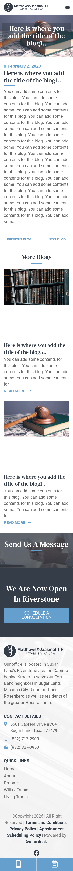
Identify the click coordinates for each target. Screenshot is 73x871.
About (9, 775)
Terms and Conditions (46, 822)
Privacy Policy (22, 828)
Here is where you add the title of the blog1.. (34, 480)
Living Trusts (16, 796)
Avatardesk (36, 841)
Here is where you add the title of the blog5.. (34, 348)
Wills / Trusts (16, 789)
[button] (67, 7)
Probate (11, 782)
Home (10, 768)
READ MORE (15, 391)
